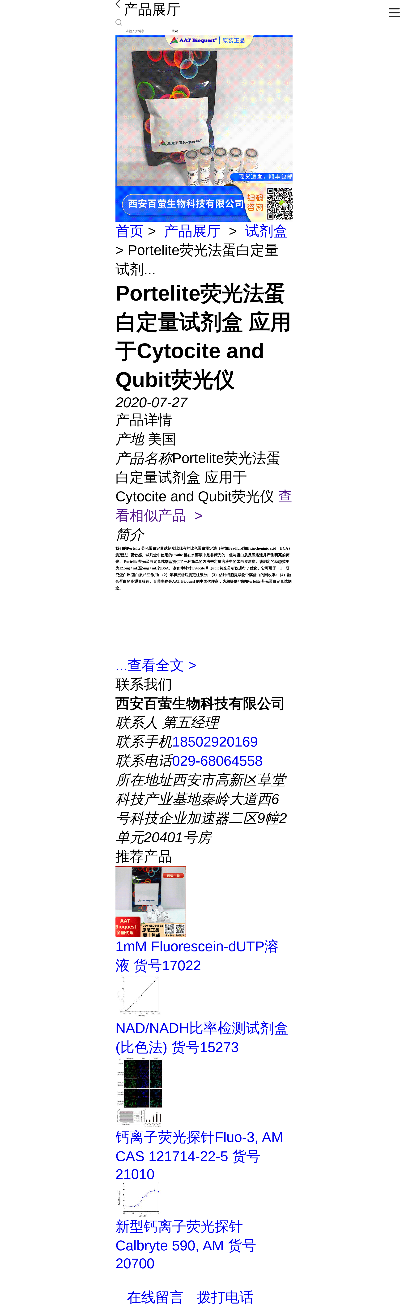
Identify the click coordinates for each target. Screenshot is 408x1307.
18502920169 (215, 742)
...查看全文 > (155, 665)
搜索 (175, 31)
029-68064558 (217, 761)
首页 (129, 231)
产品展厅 (192, 231)
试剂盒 (266, 231)
